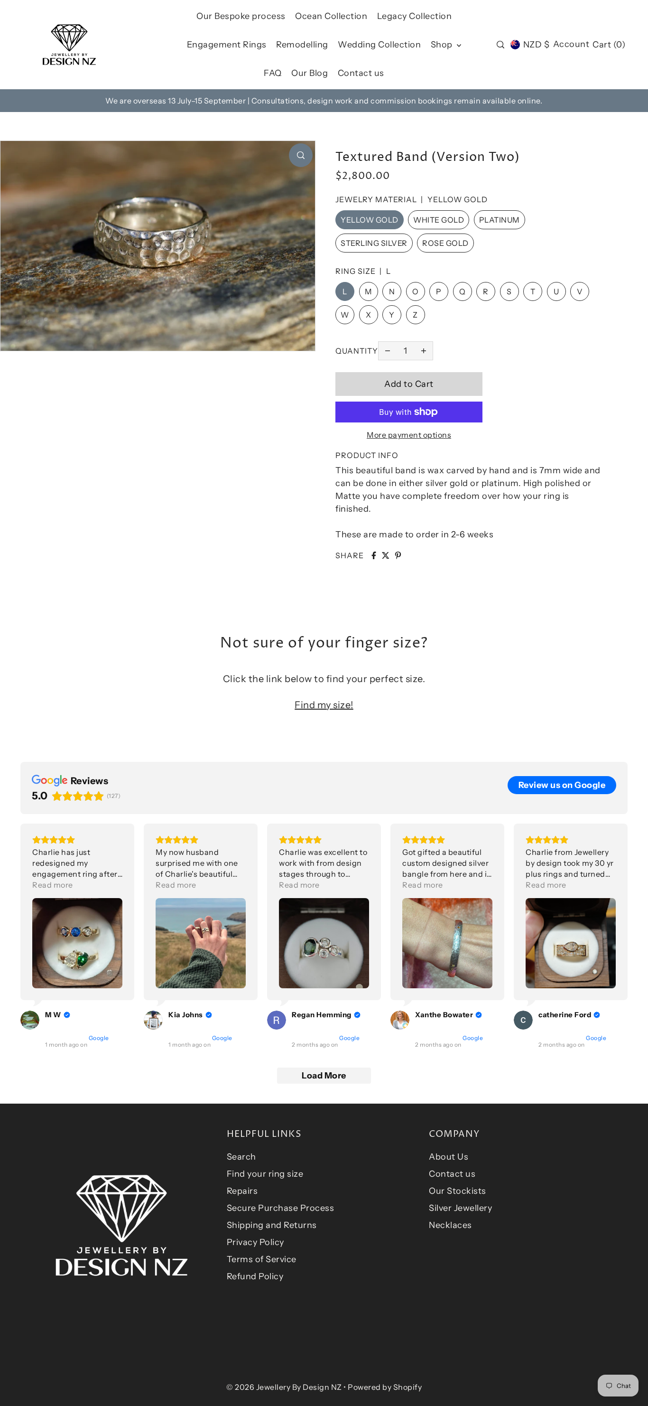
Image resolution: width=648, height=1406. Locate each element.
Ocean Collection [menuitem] (331, 16)
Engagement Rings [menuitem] (227, 44)
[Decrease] (388, 351)
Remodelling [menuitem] (302, 44)
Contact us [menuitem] (361, 73)
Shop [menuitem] (443, 44)
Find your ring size (265, 1174)
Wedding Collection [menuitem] (379, 44)
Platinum (499, 220)
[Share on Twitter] (385, 555)
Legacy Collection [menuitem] (414, 16)
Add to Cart (409, 384)
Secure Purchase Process (280, 1208)
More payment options (409, 435)
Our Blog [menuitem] (309, 73)
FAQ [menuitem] (273, 73)
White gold (438, 220)
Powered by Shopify (385, 1387)
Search (241, 1157)
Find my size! (324, 705)
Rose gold (445, 243)
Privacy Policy (255, 1242)
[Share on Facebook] (374, 555)
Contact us (452, 1174)
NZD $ (536, 44)
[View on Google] (29, 1020)
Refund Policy (255, 1276)
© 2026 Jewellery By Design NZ (284, 1387)
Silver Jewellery (460, 1208)
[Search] (500, 44)
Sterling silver (374, 243)
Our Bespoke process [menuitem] (241, 16)
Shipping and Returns (272, 1225)
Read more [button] (52, 885)
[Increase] (424, 351)
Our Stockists (457, 1191)
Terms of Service (261, 1259)
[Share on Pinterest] (398, 555)
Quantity (356, 351)
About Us (448, 1157)
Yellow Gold (369, 220)
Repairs (242, 1191)
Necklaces (450, 1225)
